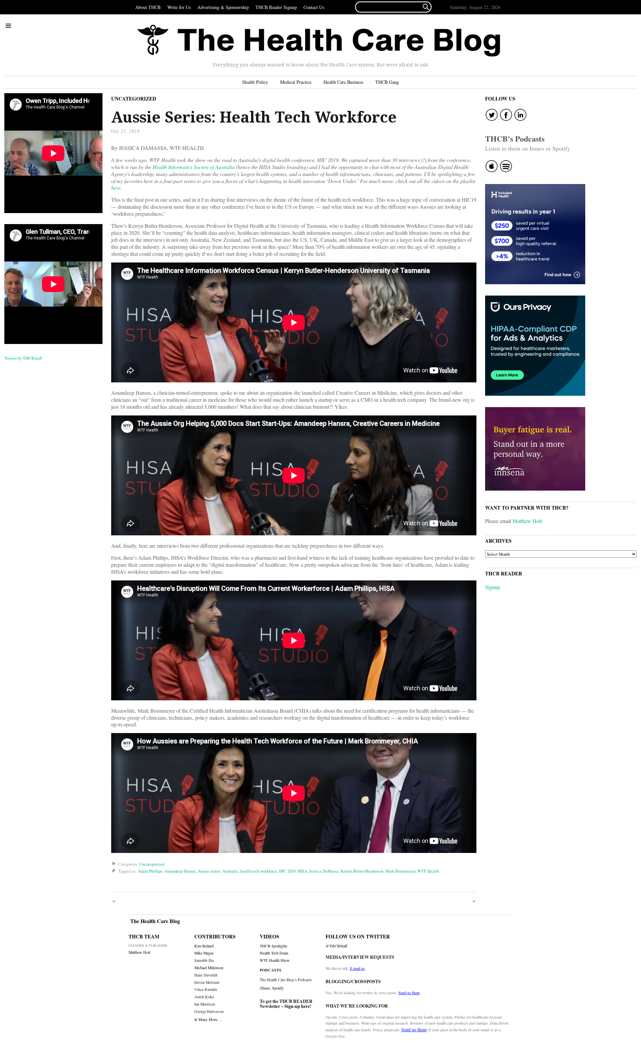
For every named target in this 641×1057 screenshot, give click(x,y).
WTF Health (428, 871)
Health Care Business (343, 82)
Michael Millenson (208, 967)
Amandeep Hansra (180, 871)
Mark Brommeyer (400, 871)
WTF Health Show (275, 960)
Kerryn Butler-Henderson (362, 871)
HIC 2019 (287, 871)
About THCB (148, 7)
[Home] (319, 41)
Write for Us (179, 7)
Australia (230, 871)
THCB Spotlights (273, 945)
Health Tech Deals (274, 952)
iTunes (265, 988)
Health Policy (255, 82)
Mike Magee (204, 952)
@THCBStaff (336, 945)
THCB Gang (387, 82)
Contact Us (313, 7)
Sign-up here (297, 1006)
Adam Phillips (150, 871)
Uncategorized (133, 98)
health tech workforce (258, 871)
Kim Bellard (204, 945)
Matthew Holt (527, 520)
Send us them (409, 992)
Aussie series (209, 871)
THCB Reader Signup (276, 7)
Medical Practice (295, 82)
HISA (302, 871)
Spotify (278, 988)
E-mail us (357, 968)
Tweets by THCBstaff (23, 358)
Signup (492, 586)
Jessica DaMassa (324, 871)
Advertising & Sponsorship (223, 7)
